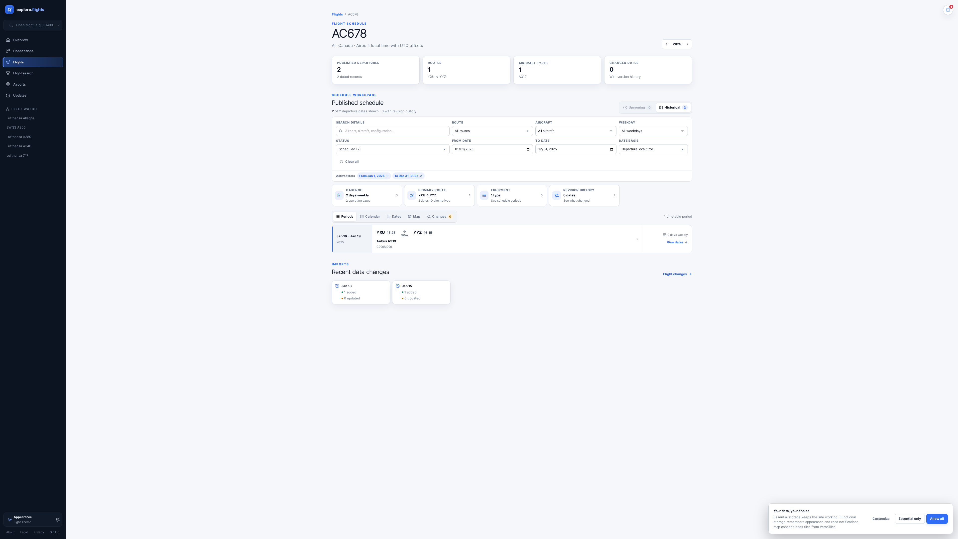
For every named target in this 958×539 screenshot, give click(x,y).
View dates (675, 242)
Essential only (910, 519)
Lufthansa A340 (18, 146)
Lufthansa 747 (17, 155)
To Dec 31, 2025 (406, 176)
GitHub (54, 532)
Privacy (38, 532)
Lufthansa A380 (18, 137)
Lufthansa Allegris (20, 118)
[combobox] (36, 25)
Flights (337, 14)
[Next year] (687, 44)
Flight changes (675, 274)
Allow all (937, 519)
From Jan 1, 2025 (372, 176)
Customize (881, 519)
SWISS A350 (15, 127)
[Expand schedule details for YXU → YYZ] (507, 239)
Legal (24, 532)
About (10, 532)
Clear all (352, 161)
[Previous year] (666, 44)
